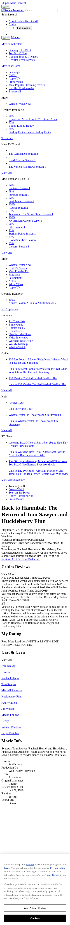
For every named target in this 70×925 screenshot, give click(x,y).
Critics (12, 24)
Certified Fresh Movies (22, 59)
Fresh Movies (16, 499)
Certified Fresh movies (21, 88)
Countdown (15, 331)
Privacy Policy (57, 868)
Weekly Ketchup (18, 344)
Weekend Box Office (21, 340)
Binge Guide (16, 324)
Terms (7, 868)
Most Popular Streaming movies (27, 85)
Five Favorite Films (20, 334)
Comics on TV (17, 327)
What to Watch (20, 103)
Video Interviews (18, 337)
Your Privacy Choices (35, 908)
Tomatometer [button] (8, 542)
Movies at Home (10, 65)
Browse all (15, 91)
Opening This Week (20, 50)
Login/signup (23, 28)
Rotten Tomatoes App (21, 495)
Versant (30, 864)
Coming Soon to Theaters (23, 56)
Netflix (13, 75)
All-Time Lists (17, 321)
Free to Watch (16, 489)
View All (6, 172)
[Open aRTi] (5, 7)
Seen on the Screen (19, 492)
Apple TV (14, 78)
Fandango (14, 72)
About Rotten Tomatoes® (23, 21)
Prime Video (16, 81)
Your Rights (52, 875)
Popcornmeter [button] (38, 542)
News (14, 309)
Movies (15, 37)
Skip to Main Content (13, 2)
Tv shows (7, 138)
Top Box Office (18, 53)
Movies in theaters (11, 44)
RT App (6, 309)
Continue (35, 918)
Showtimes (18, 479)
